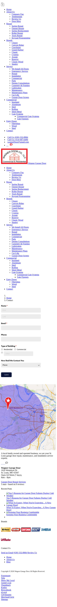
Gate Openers (22, 119)
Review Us (16, 19)
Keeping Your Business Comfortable (21, 515)
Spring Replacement (20, 31)
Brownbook (6, 590)
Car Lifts (15, 95)
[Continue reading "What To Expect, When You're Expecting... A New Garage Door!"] (31, 505)
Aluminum (16, 104)
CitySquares (6, 595)
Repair (9, 24)
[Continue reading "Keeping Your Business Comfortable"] (22, 512)
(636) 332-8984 (20, 553)
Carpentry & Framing (21, 85)
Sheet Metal (17, 112)
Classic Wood (17, 62)
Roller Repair (17, 33)
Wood (14, 126)
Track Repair (17, 35)
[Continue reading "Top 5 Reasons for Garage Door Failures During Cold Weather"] (31, 495)
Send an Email (7, 553)
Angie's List (6, 583)
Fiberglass (16, 123)
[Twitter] (6, 145)
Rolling (15, 109)
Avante (15, 57)
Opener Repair (18, 28)
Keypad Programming (21, 38)
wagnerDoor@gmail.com (18, 142)
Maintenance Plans (19, 93)
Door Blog (16, 21)
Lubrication (16, 88)
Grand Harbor (17, 50)
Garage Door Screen (20, 97)
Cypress (15, 54)
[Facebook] (7, 145)
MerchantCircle (7, 597)
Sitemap (4, 599)
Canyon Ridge (18, 45)
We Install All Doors (20, 69)
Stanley (15, 64)
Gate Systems (17, 114)
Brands (9, 40)
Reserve (15, 59)
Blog (8, 562)
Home (9, 9)
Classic (15, 52)
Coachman (16, 47)
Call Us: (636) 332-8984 (17, 137)
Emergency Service (20, 71)
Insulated (15, 102)
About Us (10, 12)
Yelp (3, 578)
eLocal (4, 592)
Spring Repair (17, 26)
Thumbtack (6, 585)
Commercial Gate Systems (28, 116)
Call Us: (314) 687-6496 (17, 140)
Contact (9, 131)
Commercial (17, 78)
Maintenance (17, 90)
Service (9, 66)
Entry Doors (11, 121)
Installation (16, 76)
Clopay (15, 43)
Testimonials (17, 16)
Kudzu (4, 587)
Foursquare (5, 576)
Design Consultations (21, 83)
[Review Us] (11, 145)
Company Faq (18, 14)
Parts (14, 81)
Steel (14, 107)
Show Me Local (8, 580)
